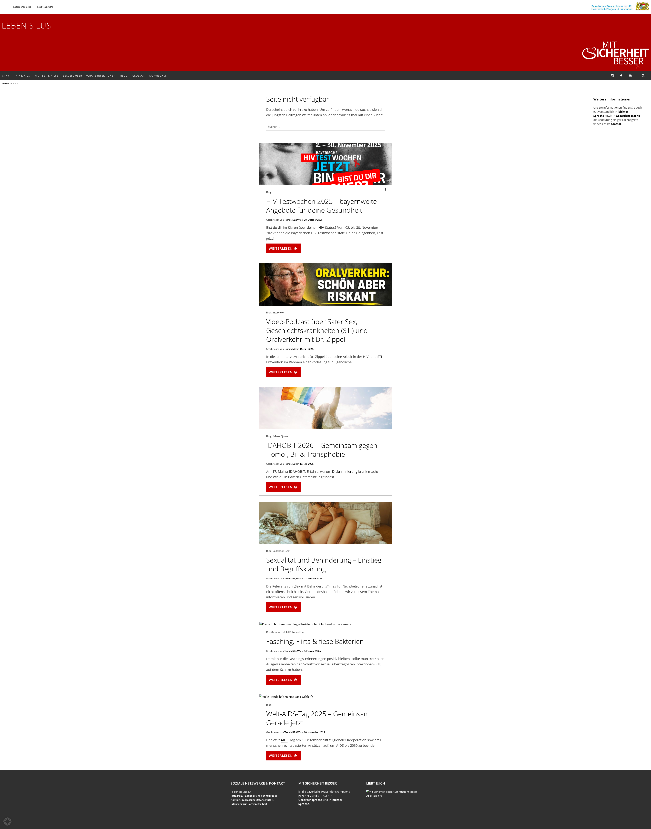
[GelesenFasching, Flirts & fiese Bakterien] (305, 624)
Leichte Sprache (45, 6)
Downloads (158, 75)
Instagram (237, 795)
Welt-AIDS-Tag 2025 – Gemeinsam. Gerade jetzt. (318, 718)
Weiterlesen (284, 249)
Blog (124, 75)
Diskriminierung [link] (344, 471)
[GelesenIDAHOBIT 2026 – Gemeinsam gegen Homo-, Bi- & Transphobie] (325, 428)
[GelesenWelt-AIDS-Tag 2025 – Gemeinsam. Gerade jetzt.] (286, 697)
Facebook (249, 795)
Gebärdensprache (22, 6)
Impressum (248, 799)
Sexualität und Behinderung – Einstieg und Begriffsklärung (323, 564)
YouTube (270, 795)
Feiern (276, 436)
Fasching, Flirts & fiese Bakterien (315, 641)
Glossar (138, 75)
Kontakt (235, 799)
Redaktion (278, 550)
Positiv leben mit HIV (278, 632)
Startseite (7, 83)
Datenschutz (263, 799)
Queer (284, 436)
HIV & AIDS (23, 75)
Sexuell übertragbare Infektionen (89, 75)
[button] (7, 821)
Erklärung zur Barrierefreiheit (249, 803)
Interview (278, 312)
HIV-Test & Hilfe (46, 75)
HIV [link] (321, 227)
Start (6, 75)
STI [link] (379, 356)
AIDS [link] (284, 740)
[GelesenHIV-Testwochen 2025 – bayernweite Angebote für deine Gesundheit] (325, 184)
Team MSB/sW (292, 219)
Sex (287, 550)
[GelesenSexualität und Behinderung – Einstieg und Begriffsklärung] (325, 543)
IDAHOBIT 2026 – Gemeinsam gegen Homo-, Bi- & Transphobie (321, 450)
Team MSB (289, 348)
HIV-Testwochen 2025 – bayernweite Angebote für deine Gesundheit (321, 206)
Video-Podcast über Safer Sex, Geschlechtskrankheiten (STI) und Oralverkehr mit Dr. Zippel (317, 330)
